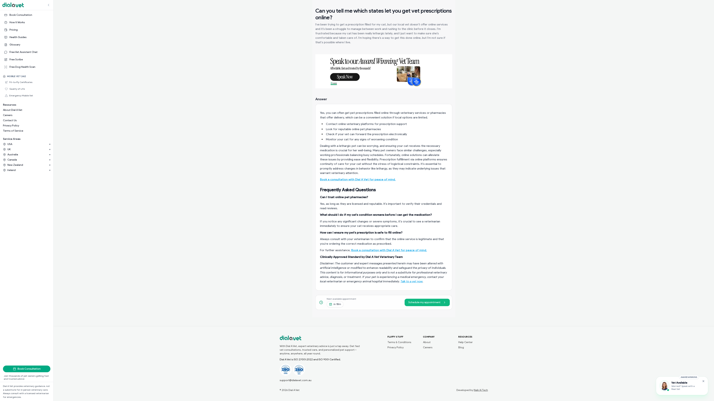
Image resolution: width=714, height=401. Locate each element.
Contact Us (10, 120)
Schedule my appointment (424, 302)
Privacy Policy (11, 125)
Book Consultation (29, 368)
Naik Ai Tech (481, 390)
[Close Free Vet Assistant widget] (703, 381)
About (427, 342)
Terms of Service (13, 130)
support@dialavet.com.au (295, 380)
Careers (7, 115)
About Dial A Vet (12, 110)
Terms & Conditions (399, 342)
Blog (461, 347)
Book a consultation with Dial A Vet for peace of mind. (358, 179)
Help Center (465, 342)
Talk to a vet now (412, 281)
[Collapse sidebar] (48, 5)
